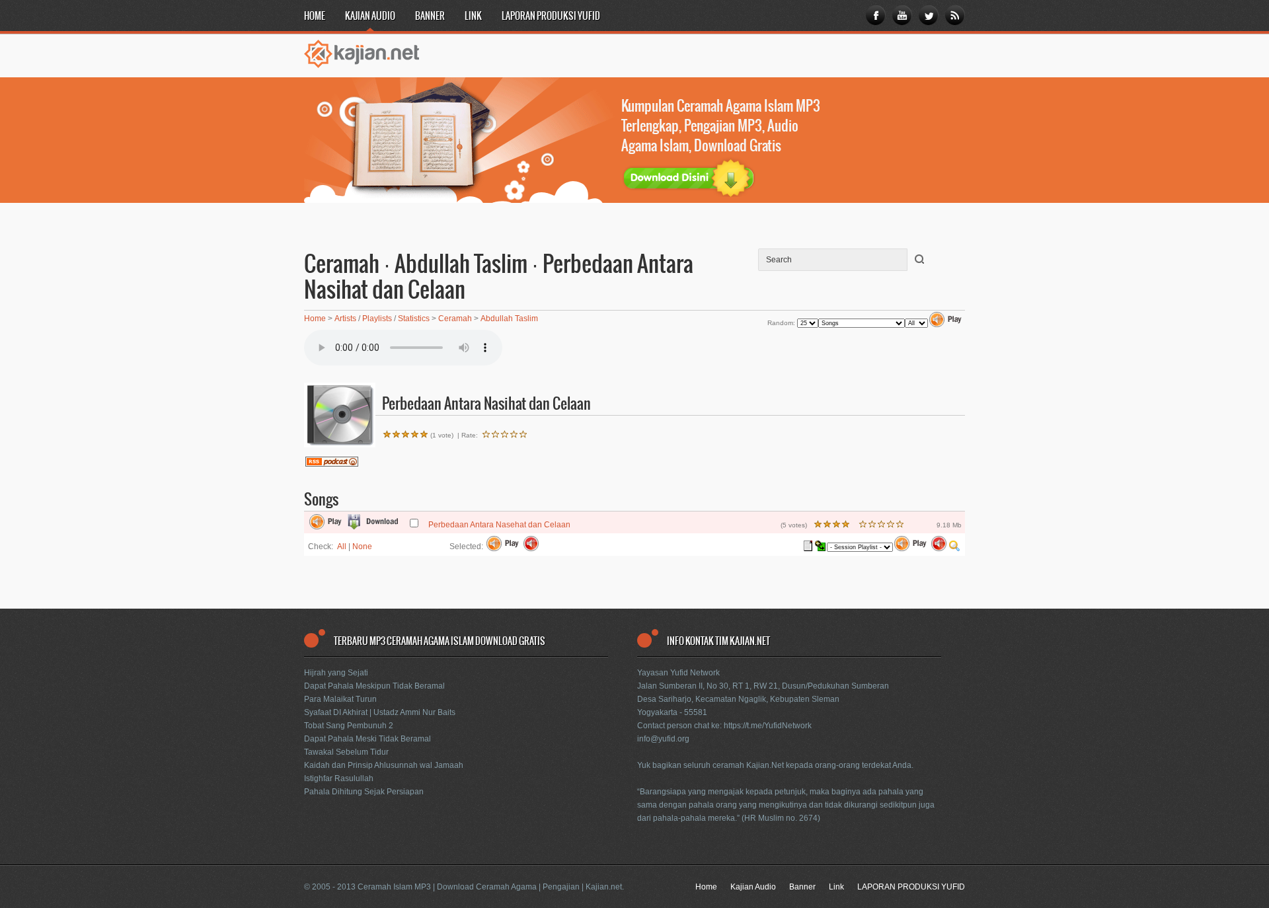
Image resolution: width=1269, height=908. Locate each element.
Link (473, 16)
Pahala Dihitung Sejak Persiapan (364, 791)
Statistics (414, 318)
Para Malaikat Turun (340, 699)
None (362, 546)
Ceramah (455, 318)
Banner (430, 16)
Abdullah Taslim (509, 318)
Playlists (377, 318)
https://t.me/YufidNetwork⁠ (768, 725)
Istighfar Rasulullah (338, 778)
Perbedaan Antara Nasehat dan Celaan (499, 524)
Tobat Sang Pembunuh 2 (348, 725)
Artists (345, 318)
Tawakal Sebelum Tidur (346, 752)
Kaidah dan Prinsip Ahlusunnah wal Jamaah (383, 765)
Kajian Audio (370, 16)
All (341, 546)
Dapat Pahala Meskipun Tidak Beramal (374, 686)
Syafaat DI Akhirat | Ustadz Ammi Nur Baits (379, 712)
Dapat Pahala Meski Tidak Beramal (367, 738)
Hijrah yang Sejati (336, 672)
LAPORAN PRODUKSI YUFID (551, 16)
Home (314, 16)
